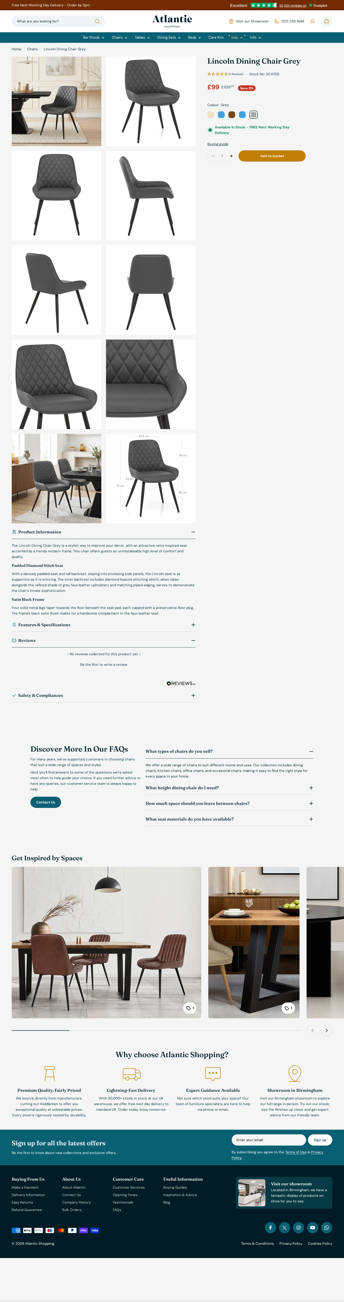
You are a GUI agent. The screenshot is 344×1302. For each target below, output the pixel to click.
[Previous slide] (312, 1030)
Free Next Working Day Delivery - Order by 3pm (51, 5)
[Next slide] (326, 1030)
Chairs (32, 49)
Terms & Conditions (257, 1243)
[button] (104, 664)
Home (16, 49)
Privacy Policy (290, 1243)
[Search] (97, 21)
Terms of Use (296, 1152)
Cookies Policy (320, 1243)
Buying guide (217, 144)
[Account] (312, 21)
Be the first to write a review (103, 664)
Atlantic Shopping (39, 1243)
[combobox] (58, 21)
